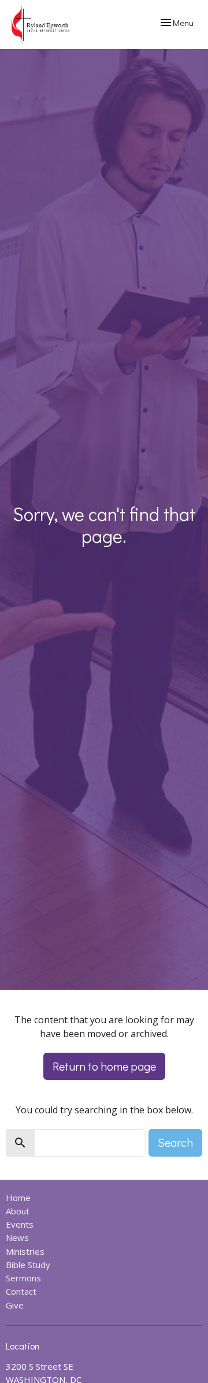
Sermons (23, 1278)
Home (18, 1197)
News (17, 1237)
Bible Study (28, 1264)
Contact (21, 1291)
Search (175, 1142)
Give (15, 1305)
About (17, 1211)
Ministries (25, 1251)
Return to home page (104, 1065)
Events (20, 1224)
